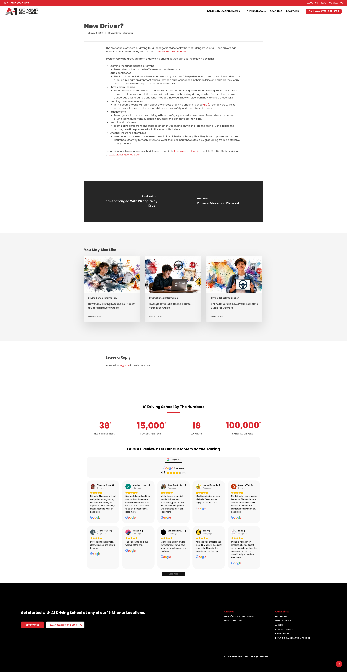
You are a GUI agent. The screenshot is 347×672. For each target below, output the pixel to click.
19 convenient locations (188, 151)
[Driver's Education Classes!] (218, 201)
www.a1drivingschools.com (125, 154)
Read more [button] (95, 512)
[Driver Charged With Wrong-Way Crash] (129, 201)
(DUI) (206, 104)
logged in (125, 365)
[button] (32, 625)
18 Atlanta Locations (17, 2)
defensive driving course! (171, 51)
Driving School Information (120, 33)
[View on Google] (93, 486)
